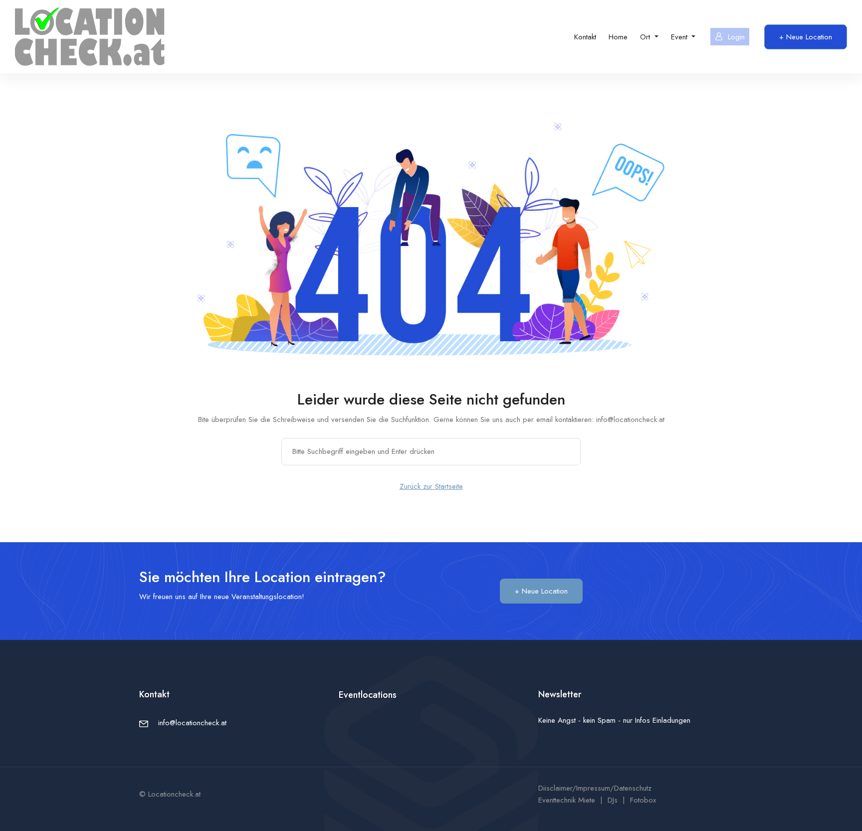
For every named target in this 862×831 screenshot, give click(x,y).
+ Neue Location (805, 36)
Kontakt (585, 36)
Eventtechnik (557, 800)
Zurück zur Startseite (431, 486)
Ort (646, 36)
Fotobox (643, 800)
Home (618, 36)
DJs (613, 800)
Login (736, 36)
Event (680, 36)
